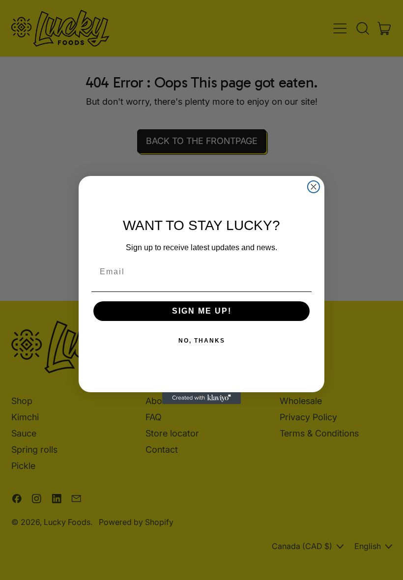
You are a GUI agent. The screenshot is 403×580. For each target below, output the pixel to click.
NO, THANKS (201, 340)
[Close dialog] (313, 187)
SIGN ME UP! (201, 311)
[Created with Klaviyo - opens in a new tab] (201, 398)
